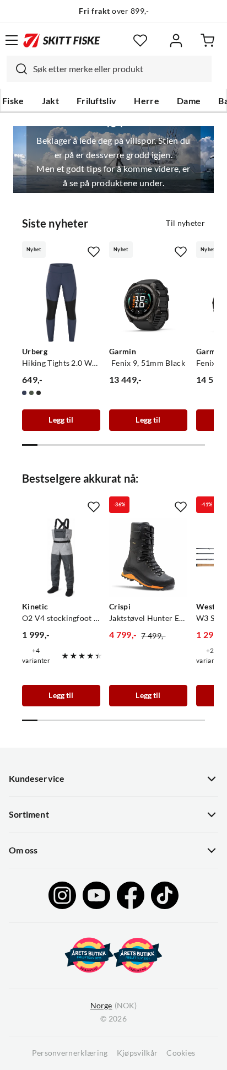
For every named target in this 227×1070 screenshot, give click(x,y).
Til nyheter (185, 223)
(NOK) (113, 1005)
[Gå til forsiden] (61, 40)
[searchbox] (120, 69)
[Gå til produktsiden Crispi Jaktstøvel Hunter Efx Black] (148, 557)
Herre (146, 101)
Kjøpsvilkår (137, 1053)
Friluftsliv (97, 101)
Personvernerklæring (70, 1053)
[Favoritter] (140, 40)
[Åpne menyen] (11, 40)
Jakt (50, 101)
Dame (189, 101)
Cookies (180, 1053)
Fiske (13, 101)
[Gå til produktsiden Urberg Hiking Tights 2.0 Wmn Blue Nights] (61, 302)
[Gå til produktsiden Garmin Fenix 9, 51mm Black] (148, 302)
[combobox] (109, 69)
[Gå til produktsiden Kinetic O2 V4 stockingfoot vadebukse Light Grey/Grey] (61, 557)
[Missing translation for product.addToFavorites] (93, 251)
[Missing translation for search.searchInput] (17, 68)
